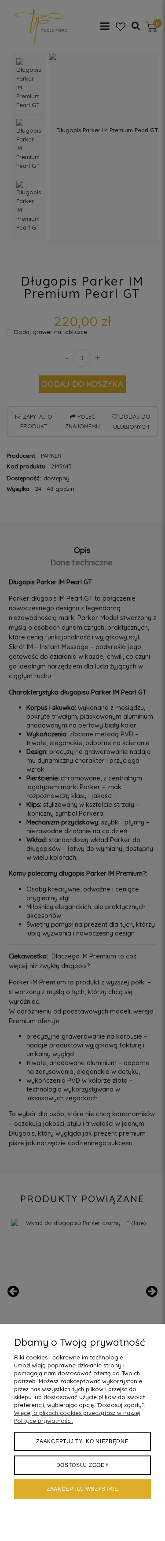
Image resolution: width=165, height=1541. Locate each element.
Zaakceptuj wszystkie (82, 1489)
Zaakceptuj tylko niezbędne (82, 1441)
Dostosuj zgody (82, 1465)
